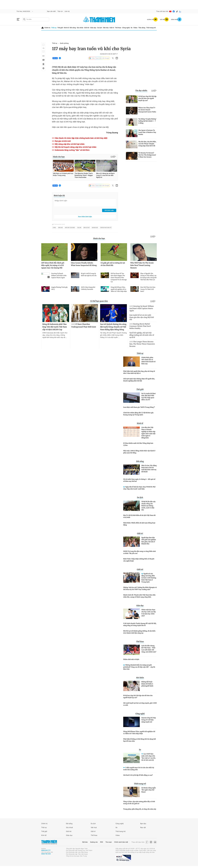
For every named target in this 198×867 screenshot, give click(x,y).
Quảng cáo (94, 842)
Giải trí (112, 28)
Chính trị (47, 28)
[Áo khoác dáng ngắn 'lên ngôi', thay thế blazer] (131, 792)
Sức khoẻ (69, 827)
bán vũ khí (86, 227)
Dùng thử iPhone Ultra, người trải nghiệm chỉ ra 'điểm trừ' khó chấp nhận (139, 732)
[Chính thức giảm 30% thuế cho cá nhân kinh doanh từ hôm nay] (131, 361)
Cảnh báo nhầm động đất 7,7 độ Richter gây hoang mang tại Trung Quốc (138, 414)
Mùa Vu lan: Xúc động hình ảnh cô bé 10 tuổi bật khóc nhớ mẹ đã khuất (149, 469)
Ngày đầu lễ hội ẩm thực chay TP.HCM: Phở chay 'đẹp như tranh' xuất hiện (139, 488)
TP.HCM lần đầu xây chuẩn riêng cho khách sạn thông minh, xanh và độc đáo (148, 506)
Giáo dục (93, 28)
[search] (35, 19)
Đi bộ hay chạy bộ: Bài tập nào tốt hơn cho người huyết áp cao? (138, 696)
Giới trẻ (86, 28)
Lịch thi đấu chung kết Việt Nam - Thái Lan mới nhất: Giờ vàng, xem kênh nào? (148, 649)
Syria (54, 227)
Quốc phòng (64, 43)
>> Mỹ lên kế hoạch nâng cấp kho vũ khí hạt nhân (74, 147)
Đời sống (73, 28)
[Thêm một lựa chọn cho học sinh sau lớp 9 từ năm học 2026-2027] (131, 614)
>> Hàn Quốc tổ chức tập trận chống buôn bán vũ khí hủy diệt (79, 138)
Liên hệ (67, 11)
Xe (131, 28)
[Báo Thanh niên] (49, 842)
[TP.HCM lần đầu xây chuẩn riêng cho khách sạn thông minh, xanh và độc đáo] (131, 506)
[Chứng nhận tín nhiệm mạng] (123, 858)
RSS (101, 842)
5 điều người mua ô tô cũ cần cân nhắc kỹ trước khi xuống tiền (138, 769)
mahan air (95, 227)
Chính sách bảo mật (121, 842)
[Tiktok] (177, 11)
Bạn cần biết (51, 11)
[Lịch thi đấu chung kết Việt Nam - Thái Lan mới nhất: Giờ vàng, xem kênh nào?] (131, 650)
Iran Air (60, 227)
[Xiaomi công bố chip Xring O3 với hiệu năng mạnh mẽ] (131, 722)
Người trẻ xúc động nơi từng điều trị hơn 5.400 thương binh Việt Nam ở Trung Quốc (148, 578)
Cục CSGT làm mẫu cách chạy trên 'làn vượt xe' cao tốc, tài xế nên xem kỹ (148, 757)
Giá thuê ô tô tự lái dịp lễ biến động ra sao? (138, 775)
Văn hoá (94, 827)
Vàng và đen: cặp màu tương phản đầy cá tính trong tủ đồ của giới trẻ (139, 802)
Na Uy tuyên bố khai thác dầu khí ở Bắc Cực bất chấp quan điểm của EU (148, 397)
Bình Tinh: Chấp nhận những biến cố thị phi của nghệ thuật (138, 560)
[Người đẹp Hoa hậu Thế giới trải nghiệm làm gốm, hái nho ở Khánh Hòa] (131, 542)
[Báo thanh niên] (99, 19)
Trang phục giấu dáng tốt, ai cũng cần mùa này (139, 809)
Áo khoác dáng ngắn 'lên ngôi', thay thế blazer (148, 790)
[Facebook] (173, 11)
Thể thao (118, 28)
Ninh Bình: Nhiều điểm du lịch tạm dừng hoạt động (139, 524)
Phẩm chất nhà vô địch (131, 659)
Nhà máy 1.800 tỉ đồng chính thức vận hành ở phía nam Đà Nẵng (139, 452)
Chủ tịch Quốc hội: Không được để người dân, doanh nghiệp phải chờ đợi (139, 380)
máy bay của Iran (70, 227)
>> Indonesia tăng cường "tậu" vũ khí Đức (71, 150)
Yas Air (79, 227)
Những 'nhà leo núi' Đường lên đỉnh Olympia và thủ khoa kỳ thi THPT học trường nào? (140, 588)
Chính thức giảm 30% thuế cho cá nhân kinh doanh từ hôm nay (148, 361)
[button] (43, 45)
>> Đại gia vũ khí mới (61, 141)
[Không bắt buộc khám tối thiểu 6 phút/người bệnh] (131, 686)
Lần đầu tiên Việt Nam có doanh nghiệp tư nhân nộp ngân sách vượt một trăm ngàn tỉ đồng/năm (148, 432)
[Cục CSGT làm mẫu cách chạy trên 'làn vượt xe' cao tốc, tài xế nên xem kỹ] (131, 758)
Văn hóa (106, 28)
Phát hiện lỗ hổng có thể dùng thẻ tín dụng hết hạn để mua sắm (139, 740)
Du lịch (99, 28)
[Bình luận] (43, 60)
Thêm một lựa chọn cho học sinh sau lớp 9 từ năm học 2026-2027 (148, 613)
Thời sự (53, 28)
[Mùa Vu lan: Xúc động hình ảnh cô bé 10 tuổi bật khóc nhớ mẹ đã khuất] (131, 469)
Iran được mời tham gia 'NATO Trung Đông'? (139, 407)
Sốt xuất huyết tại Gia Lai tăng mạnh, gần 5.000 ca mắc (140, 704)
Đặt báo (85, 842)
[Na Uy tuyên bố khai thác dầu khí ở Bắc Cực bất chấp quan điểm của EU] (131, 397)
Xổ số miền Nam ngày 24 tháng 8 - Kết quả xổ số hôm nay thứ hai (139, 480)
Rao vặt (143, 827)
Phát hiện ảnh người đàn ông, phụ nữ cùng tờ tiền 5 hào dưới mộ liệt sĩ (139, 372)
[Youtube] (170, 11)
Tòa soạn (108, 842)
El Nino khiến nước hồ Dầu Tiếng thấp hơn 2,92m (138, 444)
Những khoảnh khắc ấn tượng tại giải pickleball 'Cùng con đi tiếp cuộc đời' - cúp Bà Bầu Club (139, 667)
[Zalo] (180, 11)
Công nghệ (126, 28)
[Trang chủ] (42, 27)
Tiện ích (60, 11)
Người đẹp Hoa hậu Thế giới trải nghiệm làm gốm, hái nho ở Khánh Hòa (148, 541)
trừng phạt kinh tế (105, 227)
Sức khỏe (80, 28)
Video (135, 28)
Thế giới (60, 28)
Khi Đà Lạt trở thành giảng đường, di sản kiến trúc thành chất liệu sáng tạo (139, 632)
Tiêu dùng (141, 28)
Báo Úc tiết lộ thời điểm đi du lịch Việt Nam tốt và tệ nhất (139, 516)
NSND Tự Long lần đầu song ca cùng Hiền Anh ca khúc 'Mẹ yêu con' (139, 552)
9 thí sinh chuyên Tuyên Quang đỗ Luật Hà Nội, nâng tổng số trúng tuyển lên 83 (139, 624)
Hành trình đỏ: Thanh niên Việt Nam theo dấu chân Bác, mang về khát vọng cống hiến (139, 596)
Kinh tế (66, 28)
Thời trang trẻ (151, 28)
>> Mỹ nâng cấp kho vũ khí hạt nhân (68, 144)
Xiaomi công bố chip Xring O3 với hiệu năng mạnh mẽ (148, 720)
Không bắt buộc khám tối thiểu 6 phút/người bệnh (147, 684)
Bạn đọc (143, 824)
